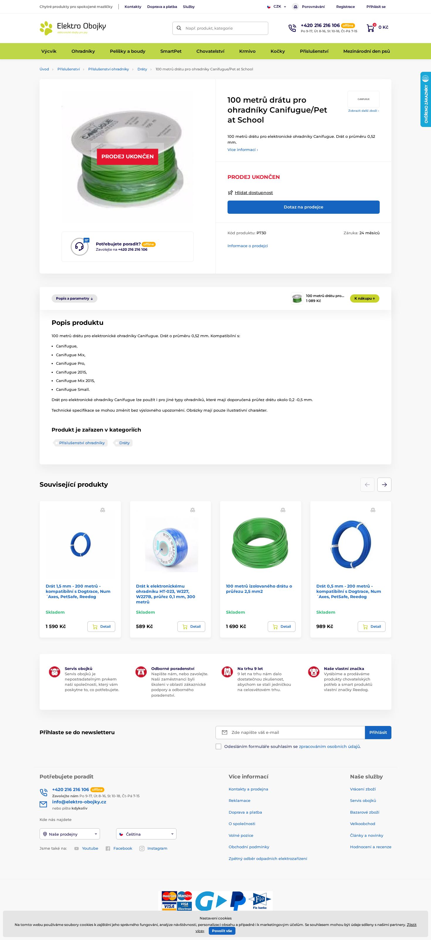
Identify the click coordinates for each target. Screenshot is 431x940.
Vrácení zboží (363, 789)
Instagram (157, 848)
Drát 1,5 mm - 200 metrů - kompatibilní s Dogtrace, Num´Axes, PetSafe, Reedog (78, 591)
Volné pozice (241, 835)
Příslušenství (68, 69)
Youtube (90, 848)
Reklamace (239, 800)
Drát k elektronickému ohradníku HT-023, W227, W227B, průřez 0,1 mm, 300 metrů (165, 594)
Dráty (142, 69)
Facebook (122, 848)
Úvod (44, 69)
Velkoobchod (362, 823)
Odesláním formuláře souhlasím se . (292, 746)
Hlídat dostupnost (254, 192)
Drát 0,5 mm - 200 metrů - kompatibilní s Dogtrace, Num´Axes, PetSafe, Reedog (348, 591)
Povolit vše (222, 931)
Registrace (345, 6)
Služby (189, 6)
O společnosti (242, 823)
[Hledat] (179, 28)
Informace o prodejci (248, 245)
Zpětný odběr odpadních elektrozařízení (268, 858)
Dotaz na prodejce (303, 207)
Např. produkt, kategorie (209, 28)
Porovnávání (313, 6)
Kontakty (133, 6)
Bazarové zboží (364, 812)
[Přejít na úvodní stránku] (73, 28)
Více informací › (243, 149)
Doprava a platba (162, 6)
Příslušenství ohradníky (108, 69)
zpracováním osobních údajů (329, 746)
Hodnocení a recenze (370, 846)
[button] (384, 485)
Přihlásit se (376, 6)
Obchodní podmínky (249, 846)
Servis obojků (363, 800)
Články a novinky (366, 835)
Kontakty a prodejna (248, 789)
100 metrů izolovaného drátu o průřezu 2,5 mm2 (259, 588)
